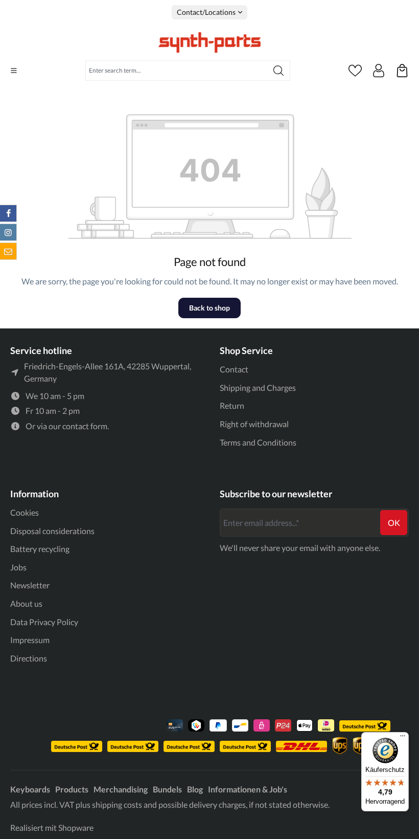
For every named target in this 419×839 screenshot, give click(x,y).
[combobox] (176, 70)
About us (26, 603)
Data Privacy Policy (44, 622)
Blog (195, 789)
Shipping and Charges (258, 387)
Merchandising (121, 789)
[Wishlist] (355, 70)
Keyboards (30, 789)
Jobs (18, 567)
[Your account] (378, 70)
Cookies (24, 512)
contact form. (85, 426)
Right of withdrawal (254, 424)
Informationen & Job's (247, 789)
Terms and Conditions (258, 442)
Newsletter (30, 585)
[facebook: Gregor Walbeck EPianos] (8, 213)
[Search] (278, 70)
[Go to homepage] (209, 42)
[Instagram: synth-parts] (8, 232)
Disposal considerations (52, 531)
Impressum (30, 640)
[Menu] (13, 70)
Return (232, 405)
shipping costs (117, 804)
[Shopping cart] (402, 70)
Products (71, 789)
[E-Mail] (8, 251)
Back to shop (209, 307)
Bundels (167, 789)
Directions (28, 658)
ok (394, 522)
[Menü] (403, 738)
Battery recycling (39, 549)
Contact (234, 369)
